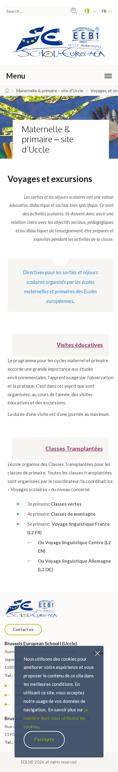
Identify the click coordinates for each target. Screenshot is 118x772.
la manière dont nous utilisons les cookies (56, 718)
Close (98, 653)
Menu (15, 75)
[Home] (7, 90)
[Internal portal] (90, 10)
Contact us (23, 629)
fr (104, 11)
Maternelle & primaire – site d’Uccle (48, 139)
